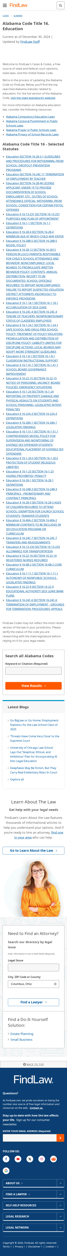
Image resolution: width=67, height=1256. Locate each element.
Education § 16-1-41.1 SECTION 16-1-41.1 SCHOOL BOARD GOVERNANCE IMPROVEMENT (32, 369)
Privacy (19, 1246)
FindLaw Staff (30, 42)
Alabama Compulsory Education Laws (30, 117)
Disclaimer (34, 1246)
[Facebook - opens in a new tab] (6, 1159)
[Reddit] (53, 1159)
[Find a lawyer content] (60, 1194)
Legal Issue (15, 960)
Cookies (50, 1246)
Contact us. (36, 1107)
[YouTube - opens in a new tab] (18, 1159)
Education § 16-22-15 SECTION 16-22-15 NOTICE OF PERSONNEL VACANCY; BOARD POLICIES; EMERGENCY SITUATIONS (33, 382)
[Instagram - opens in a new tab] (41, 1159)
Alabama (18, 15)
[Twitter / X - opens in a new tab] (29, 1159)
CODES (6, 15)
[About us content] (60, 1183)
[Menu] (4, 5)
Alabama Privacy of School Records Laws (32, 134)
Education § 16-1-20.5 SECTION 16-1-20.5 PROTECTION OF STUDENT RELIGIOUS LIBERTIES (32, 462)
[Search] (60, 5)
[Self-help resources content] (60, 1205)
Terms (6, 1246)
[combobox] (33, 967)
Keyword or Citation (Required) (26, 664)
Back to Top (35, 1064)
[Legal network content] (60, 1227)
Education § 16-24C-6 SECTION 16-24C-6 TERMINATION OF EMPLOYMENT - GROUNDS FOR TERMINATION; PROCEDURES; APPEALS (35, 604)
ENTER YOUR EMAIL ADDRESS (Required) (27, 1131)
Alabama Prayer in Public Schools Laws (31, 130)
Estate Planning (21, 1034)
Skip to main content (33, 4)
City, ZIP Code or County (24, 977)
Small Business (21, 1039)
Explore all (17, 779)
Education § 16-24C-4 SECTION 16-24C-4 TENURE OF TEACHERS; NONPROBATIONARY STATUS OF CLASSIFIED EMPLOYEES (34, 316)
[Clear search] (55, 984)
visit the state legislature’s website (33, 98)
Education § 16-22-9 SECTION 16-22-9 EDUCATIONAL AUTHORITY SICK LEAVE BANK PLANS (35, 591)
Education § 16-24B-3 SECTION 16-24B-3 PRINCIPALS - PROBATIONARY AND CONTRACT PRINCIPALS (31, 493)
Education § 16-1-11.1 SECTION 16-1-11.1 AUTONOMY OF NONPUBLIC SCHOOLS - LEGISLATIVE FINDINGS (32, 578)
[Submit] (60, 1138)
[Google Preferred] (6, 1170)
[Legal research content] (60, 1216)
